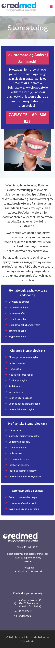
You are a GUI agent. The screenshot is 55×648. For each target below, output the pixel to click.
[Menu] (51, 6)
